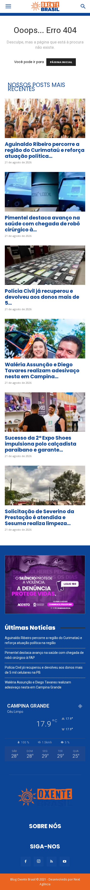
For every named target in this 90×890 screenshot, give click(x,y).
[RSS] (51, 861)
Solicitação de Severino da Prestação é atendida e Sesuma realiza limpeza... (39, 517)
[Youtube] (64, 861)
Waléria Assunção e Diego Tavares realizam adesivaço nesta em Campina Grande (38, 684)
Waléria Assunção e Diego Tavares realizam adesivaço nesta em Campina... (42, 370)
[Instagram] (38, 861)
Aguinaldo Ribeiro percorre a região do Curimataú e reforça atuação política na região (43, 640)
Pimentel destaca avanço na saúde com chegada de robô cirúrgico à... (42, 223)
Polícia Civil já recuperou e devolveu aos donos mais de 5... (42, 297)
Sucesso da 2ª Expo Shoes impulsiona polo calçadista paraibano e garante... (40, 443)
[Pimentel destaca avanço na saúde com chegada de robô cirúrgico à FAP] (45, 191)
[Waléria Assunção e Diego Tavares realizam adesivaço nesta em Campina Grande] (45, 338)
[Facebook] (25, 861)
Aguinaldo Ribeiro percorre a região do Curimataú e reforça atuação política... (44, 150)
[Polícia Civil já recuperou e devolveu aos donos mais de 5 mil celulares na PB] (45, 265)
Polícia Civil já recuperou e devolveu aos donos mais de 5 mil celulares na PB (44, 670)
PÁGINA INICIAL (61, 62)
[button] (8, 6)
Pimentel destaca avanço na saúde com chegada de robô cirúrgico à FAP (44, 655)
